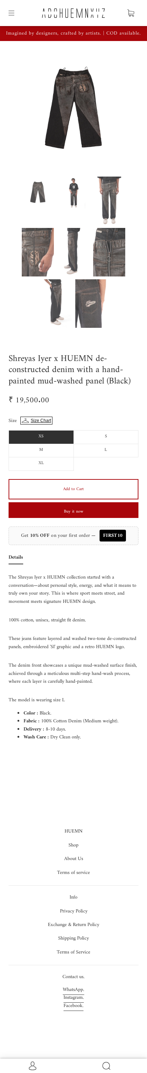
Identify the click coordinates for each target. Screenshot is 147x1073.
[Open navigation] (16, 13)
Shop (73, 845)
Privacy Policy (73, 911)
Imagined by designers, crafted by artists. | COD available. (73, 33)
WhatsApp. (73, 989)
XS (41, 436)
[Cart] (130, 13)
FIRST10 (112, 535)
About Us (73, 858)
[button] (25, 112)
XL (41, 463)
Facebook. (73, 1005)
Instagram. (74, 997)
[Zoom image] (73, 112)
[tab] (16, 559)
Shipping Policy (73, 938)
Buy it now (73, 511)
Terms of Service (73, 952)
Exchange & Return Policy (73, 924)
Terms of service (73, 872)
